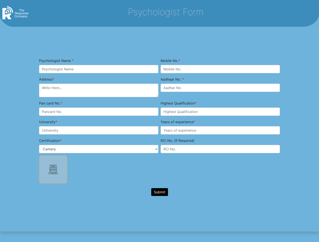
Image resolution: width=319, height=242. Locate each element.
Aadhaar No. (171, 79)
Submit (159, 192)
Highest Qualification (178, 103)
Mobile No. (169, 60)
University (47, 122)
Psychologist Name (55, 60)
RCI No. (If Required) (177, 140)
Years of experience (177, 122)
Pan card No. (49, 103)
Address (46, 79)
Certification (49, 140)
